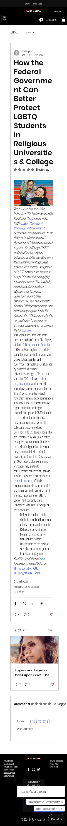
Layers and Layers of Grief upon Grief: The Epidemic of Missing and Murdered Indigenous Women (32, 673)
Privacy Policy (54, 763)
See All (51, 629)
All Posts (14, 32)
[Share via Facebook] (15, 603)
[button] (63, 19)
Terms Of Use (54, 766)
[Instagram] (33, 769)
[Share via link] (41, 603)
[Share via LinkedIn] (33, 603)
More (28, 32)
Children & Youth (21, 581)
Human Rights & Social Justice (26, 586)
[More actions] (51, 53)
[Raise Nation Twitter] (38, 769)
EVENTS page (38, 3)
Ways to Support (9, 763)
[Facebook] (28, 769)
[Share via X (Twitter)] (24, 603)
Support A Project (9, 769)
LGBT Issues (19, 592)
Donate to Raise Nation (11, 766)
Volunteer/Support (9, 772)
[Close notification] (61, 789)
